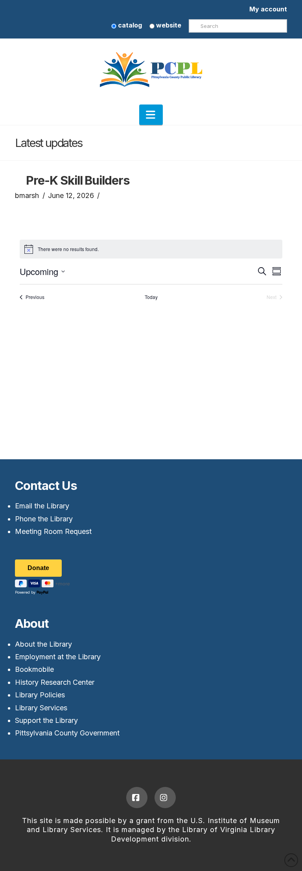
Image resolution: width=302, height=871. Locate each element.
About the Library (43, 644)
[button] (151, 115)
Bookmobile (34, 669)
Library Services (41, 708)
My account (268, 9)
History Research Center (54, 682)
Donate (38, 568)
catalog (129, 25)
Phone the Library (44, 519)
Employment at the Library (58, 657)
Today (151, 297)
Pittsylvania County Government (67, 733)
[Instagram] (165, 797)
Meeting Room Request (53, 531)
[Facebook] (136, 797)
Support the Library (46, 720)
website (168, 25)
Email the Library (42, 506)
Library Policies (40, 695)
